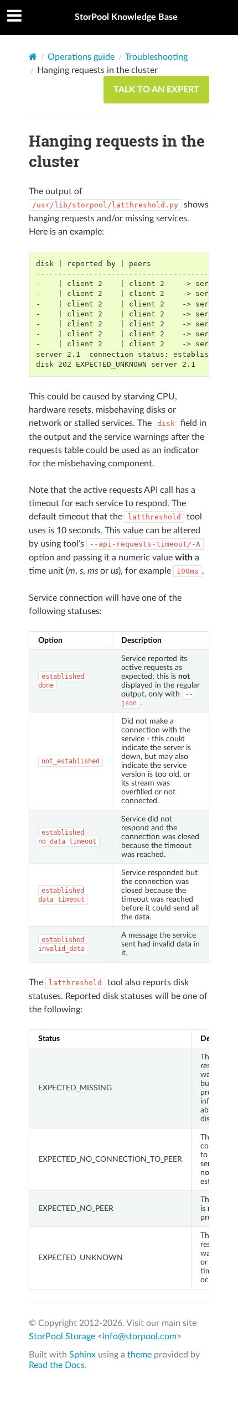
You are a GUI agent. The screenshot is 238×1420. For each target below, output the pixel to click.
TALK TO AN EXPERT (156, 89)
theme (139, 1354)
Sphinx (82, 1354)
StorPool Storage (62, 1336)
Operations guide (81, 57)
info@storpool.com (139, 1336)
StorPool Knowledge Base (126, 17)
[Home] (33, 56)
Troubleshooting (156, 57)
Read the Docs (57, 1365)
